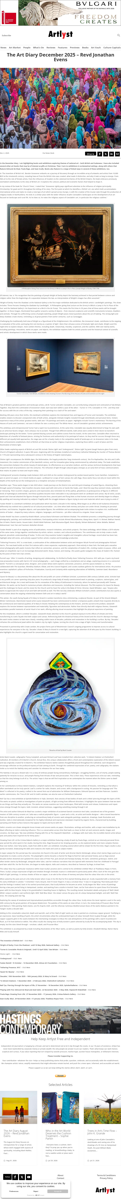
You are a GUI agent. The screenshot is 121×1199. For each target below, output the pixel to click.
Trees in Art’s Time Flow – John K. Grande (102, 1132)
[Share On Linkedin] (111, 154)
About (60, 1175)
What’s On (38, 48)
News (3, 48)
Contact (60, 1178)
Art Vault (96, 48)
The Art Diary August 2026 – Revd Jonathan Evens (16, 1133)
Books (85, 48)
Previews (75, 48)
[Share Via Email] (117, 154)
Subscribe (6, 35)
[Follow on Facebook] (15, 1177)
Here (30, 941)
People (26, 48)
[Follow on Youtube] (29, 1177)
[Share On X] (105, 154)
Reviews (51, 48)
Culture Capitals (112, 48)
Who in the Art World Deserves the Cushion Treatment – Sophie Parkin (58, 1134)
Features (62, 48)
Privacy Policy (106, 1178)
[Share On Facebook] (99, 154)
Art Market (15, 48)
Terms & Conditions (106, 1175)
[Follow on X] (22, 1177)
